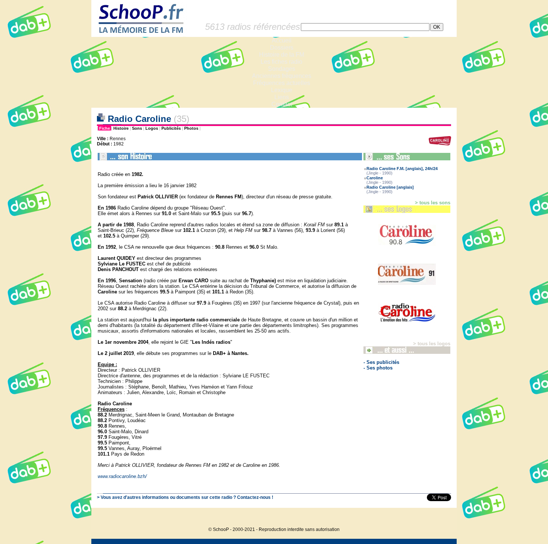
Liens (281, 97)
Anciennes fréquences (281, 76)
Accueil (282, 40)
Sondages (281, 69)
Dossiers (281, 47)
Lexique (281, 90)
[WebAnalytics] (442, 518)
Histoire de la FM (281, 54)
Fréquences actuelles (281, 83)
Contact (281, 104)
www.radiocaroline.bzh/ (122, 476)
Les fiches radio (281, 62)
